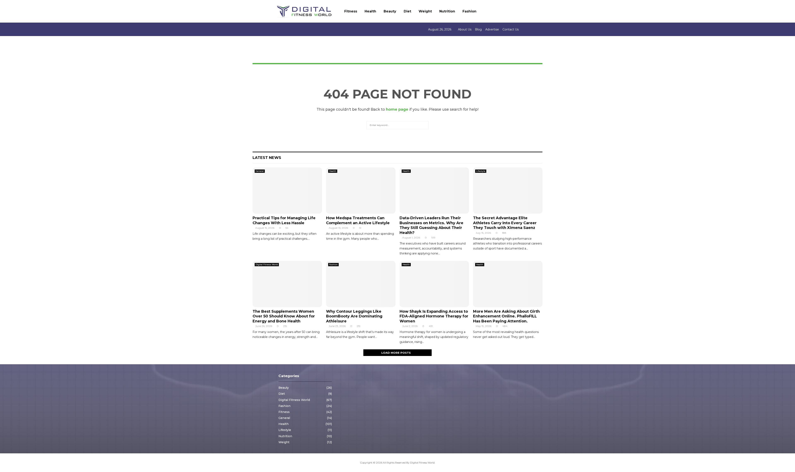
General (260, 171)
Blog (478, 29)
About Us (464, 29)
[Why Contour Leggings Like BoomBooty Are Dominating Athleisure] (360, 284)
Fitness (350, 11)
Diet (407, 11)
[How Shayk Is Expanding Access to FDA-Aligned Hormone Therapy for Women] (434, 284)
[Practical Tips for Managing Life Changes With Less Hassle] (287, 190)
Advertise (492, 29)
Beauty (390, 11)
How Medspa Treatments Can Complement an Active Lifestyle (358, 220)
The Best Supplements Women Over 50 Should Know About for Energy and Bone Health (284, 316)
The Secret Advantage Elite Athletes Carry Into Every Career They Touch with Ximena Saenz (505, 223)
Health (370, 11)
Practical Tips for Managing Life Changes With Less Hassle (284, 220)
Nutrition (447, 11)
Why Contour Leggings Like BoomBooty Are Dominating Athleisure (354, 316)
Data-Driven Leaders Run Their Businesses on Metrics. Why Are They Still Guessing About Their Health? (431, 225)
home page (397, 109)
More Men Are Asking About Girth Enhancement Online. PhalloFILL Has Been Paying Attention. (506, 316)
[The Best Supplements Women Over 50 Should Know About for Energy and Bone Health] (287, 284)
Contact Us (510, 29)
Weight (425, 11)
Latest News (267, 157)
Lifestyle (480, 171)
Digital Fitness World (267, 264)
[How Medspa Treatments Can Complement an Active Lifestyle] (360, 190)
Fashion (469, 11)
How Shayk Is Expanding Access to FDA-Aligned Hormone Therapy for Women (434, 316)
